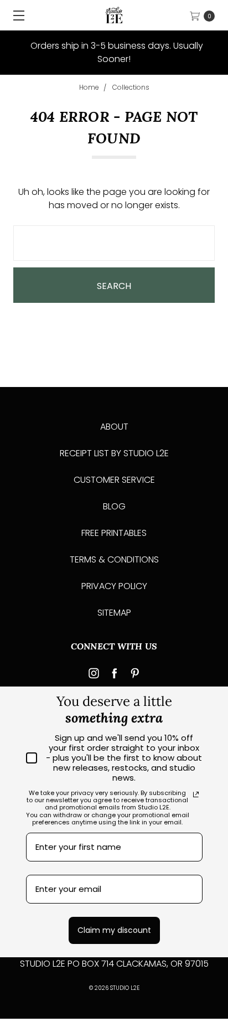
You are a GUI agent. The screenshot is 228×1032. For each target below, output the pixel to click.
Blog (114, 506)
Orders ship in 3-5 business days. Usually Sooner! (115, 52)
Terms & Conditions (114, 559)
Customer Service (114, 479)
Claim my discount (114, 930)
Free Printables (114, 533)
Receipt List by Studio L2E (114, 453)
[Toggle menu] (15, 15)
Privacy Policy (114, 586)
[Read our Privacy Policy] (196, 794)
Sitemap (114, 612)
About (114, 426)
